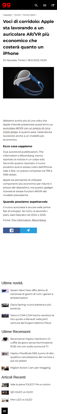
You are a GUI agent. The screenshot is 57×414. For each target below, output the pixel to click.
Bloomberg (39, 220)
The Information (21, 220)
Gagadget (6, 4)
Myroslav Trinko (16, 60)
